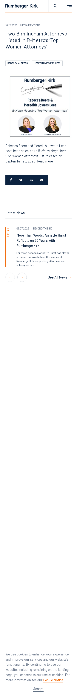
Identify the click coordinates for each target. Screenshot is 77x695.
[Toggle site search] (55, 6)
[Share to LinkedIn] (31, 180)
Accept (38, 688)
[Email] (42, 180)
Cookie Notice (53, 680)
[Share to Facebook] (10, 180)
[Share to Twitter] (21, 180)
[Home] (21, 6)
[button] (22, 277)
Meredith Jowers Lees (47, 63)
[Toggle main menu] (67, 6)
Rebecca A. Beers (17, 63)
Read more (45, 161)
